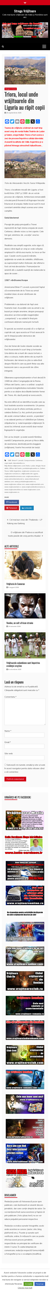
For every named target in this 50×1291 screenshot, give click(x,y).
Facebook (12, 502)
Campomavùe (29, 460)
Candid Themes (33, 1285)
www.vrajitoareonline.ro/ (13, 490)
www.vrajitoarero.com (31, 490)
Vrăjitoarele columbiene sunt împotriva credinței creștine (23, 664)
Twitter (27, 502)
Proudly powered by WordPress (21, 1281)
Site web (8, 753)
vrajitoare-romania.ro (12, 474)
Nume (7, 731)
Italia (28, 466)
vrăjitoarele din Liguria (29, 474)
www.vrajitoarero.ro (11, 492)
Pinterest (12, 508)
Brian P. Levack (17, 460)
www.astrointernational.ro (14, 479)
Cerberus (39, 460)
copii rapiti (8, 463)
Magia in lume (10, 89)
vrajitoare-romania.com (30, 471)
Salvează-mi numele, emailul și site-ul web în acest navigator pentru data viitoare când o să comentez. (24, 768)
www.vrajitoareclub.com (35, 484)
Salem (42, 468)
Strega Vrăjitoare (25, 11)
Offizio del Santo (15, 468)
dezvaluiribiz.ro (19, 463)
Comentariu (10, 696)
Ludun (33, 466)
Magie (38, 466)
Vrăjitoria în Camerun (15, 584)
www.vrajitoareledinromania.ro (33, 487)
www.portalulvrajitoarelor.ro (25, 481)
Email (7, 742)
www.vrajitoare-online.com (14, 484)
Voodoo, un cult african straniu (19, 623)
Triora (6, 471)
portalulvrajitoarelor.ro (31, 468)
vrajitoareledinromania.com (14, 476)
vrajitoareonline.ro (33, 476)
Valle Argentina (15, 471)
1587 (9, 460)
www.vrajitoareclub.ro (12, 487)
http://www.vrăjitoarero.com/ (14, 466)
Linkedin (28, 508)
